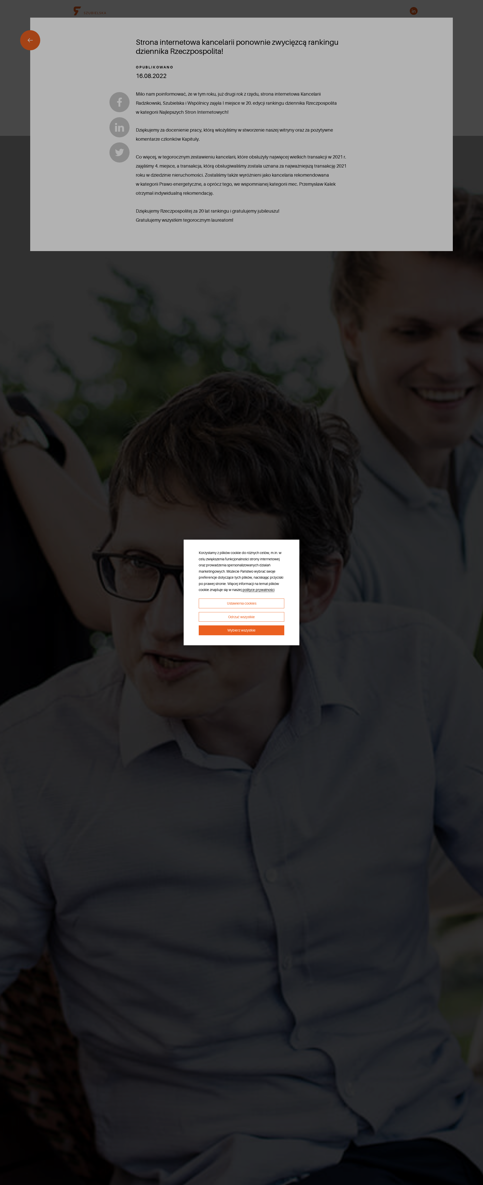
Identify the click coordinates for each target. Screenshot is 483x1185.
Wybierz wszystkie (241, 630)
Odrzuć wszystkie (241, 617)
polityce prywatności (258, 590)
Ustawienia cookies (241, 603)
